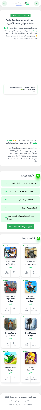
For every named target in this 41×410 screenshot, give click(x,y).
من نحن (17, 401)
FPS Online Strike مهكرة (30, 263)
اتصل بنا (9, 401)
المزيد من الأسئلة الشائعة (21, 226)
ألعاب (24, 15)
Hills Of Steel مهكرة (10, 368)
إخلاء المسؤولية (27, 404)
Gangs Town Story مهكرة (10, 334)
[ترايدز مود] (21, 3)
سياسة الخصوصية (28, 401)
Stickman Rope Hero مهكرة (10, 298)
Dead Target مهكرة (30, 334)
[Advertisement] (20, 62)
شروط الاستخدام (14, 404)
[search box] (4, 3)
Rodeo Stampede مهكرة (30, 298)
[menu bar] (36, 3)
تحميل (14, 15)
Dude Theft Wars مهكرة (10, 263)
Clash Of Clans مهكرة (30, 368)
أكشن (19, 15)
